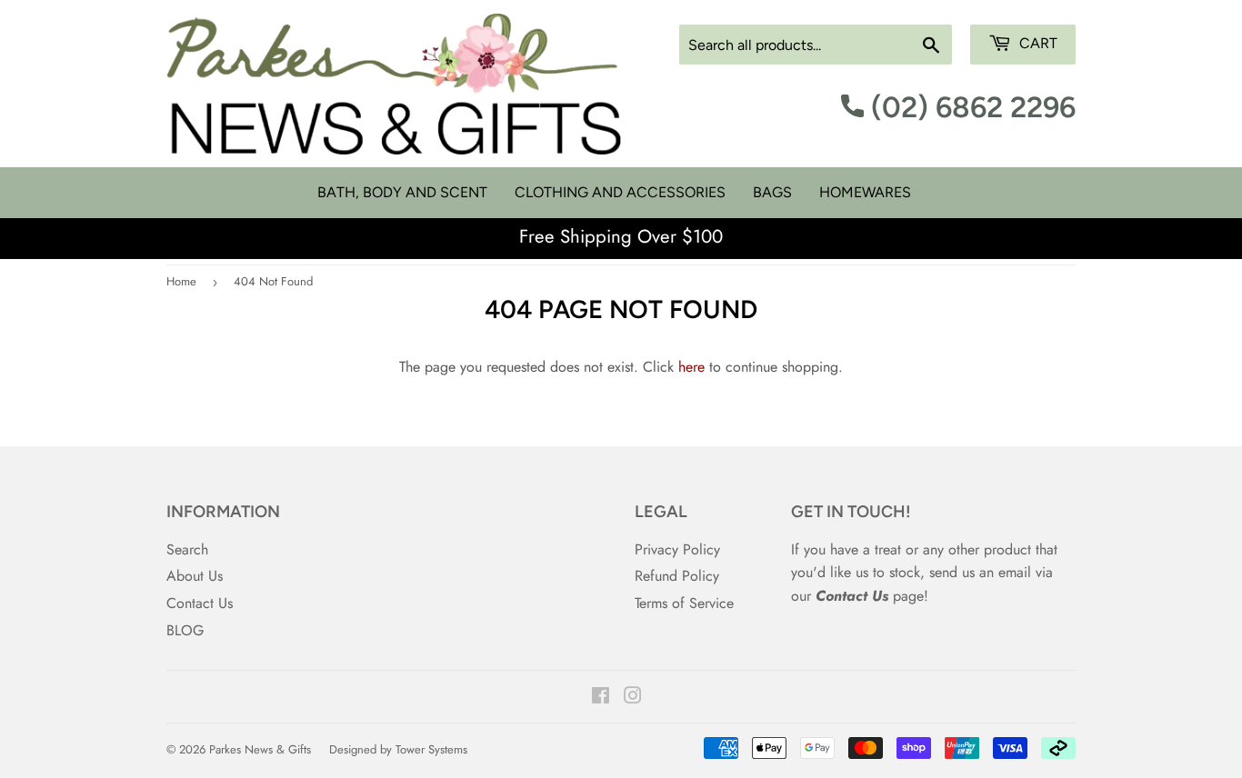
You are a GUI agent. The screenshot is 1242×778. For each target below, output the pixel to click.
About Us (194, 575)
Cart (1036, 43)
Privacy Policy (677, 549)
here (691, 366)
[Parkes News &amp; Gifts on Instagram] (633, 697)
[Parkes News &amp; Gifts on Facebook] (600, 697)
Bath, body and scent (402, 192)
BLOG (185, 630)
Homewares (865, 192)
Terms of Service (684, 603)
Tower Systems (431, 749)
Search (187, 549)
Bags (772, 192)
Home (181, 281)
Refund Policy (677, 575)
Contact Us (199, 603)
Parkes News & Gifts (260, 749)
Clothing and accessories (620, 192)
